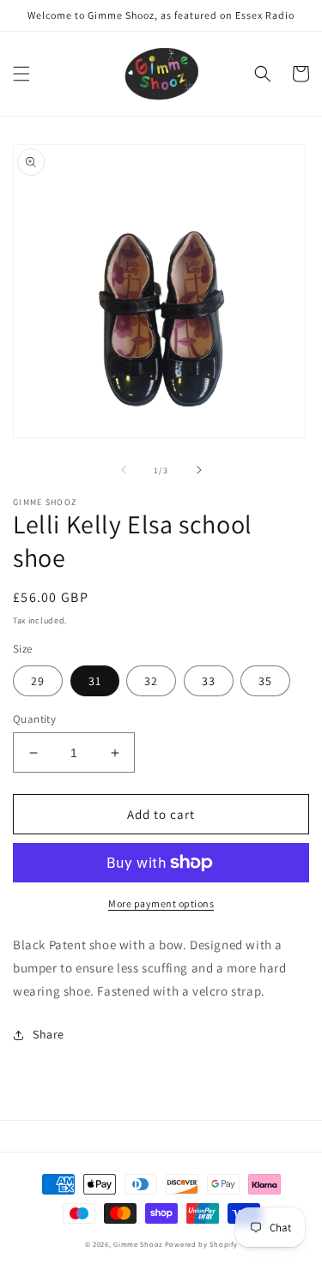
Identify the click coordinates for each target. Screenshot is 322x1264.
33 (209, 681)
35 (265, 681)
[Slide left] (124, 470)
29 (38, 681)
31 (94, 681)
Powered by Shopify (201, 1244)
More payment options (161, 903)
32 (151, 681)
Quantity (34, 719)
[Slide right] (199, 470)
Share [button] (48, 1034)
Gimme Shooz (137, 1244)
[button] (21, 74)
